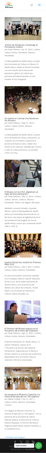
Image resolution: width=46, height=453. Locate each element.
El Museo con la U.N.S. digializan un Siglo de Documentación (21, 193)
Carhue (37, 49)
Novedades (9, 55)
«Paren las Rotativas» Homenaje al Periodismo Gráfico (21, 46)
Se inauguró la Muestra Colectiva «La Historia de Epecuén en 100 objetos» (22, 395)
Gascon (15, 199)
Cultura (7, 52)
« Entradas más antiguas (15, 437)
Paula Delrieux (14, 49)
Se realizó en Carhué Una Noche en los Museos (22, 119)
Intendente (22, 52)
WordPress (30, 449)
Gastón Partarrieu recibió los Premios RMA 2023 (23, 263)
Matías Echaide (14, 399)
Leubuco (22, 199)
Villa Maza (35, 202)
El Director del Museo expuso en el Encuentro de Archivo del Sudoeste (21, 329)
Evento (14, 52)
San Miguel (25, 202)
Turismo (8, 405)
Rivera (17, 202)
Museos (31, 52)
